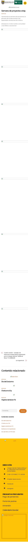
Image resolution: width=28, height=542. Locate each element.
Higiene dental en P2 (8, 400)
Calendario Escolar (11, 510)
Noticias (3, 13)
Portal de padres (9, 501)
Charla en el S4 (6, 391)
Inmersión (7, 505)
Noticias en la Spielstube (8, 429)
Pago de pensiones (10, 497)
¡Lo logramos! (20, 360)
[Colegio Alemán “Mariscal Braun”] (11, 4)
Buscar (23, 411)
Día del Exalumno (7, 382)
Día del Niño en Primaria (8, 432)
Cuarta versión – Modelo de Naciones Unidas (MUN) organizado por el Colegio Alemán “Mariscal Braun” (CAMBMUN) (14, 355)
